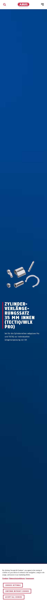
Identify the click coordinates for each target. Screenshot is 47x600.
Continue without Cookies (17, 591)
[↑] (19, 295)
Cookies (5, 578)
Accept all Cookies (13, 597)
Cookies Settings (13, 585)
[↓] (27, 295)
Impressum (30, 578)
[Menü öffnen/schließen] (42, 4)
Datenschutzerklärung (17, 578)
